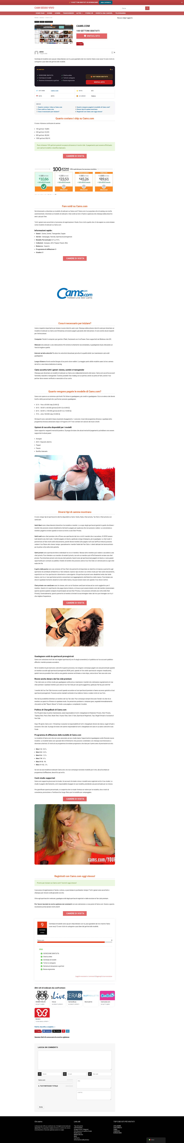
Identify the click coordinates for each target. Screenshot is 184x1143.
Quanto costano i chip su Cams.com (50, 107)
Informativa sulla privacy (81, 1140)
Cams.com (41, 1080)
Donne (49, 13)
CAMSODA (116, 1131)
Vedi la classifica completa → (44, 1027)
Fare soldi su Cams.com (46, 109)
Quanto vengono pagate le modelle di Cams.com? (93, 107)
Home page (40, 13)
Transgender (68, 13)
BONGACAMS (117, 1133)
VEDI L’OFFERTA (106, 2)
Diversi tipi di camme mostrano (87, 109)
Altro (78, 13)
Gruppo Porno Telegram (81, 1129)
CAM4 (115, 1129)
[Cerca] (147, 8)
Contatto (77, 1138)
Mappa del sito (78, 1134)
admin (41, 52)
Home (36, 17)
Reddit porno (78, 1133)
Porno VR (89, 13)
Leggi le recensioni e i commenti (85, 976)
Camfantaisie (78, 1127)
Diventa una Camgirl (104, 13)
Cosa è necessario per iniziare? (48, 112)
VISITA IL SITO (93, 36)
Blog (75, 1136)
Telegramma (120, 13)
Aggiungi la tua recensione (104, 976)
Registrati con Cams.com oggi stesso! (89, 112)
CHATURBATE (117, 1127)
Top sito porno (78, 1126)
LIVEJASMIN (117, 1126)
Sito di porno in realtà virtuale (83, 1131)
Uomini (57, 13)
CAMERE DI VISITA (75, 156)
